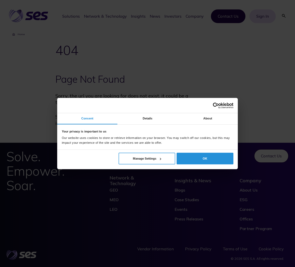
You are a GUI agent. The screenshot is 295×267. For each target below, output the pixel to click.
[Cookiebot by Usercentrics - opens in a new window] (215, 105)
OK (205, 158)
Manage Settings (144, 158)
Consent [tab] (87, 118)
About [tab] (207, 118)
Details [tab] (148, 118)
